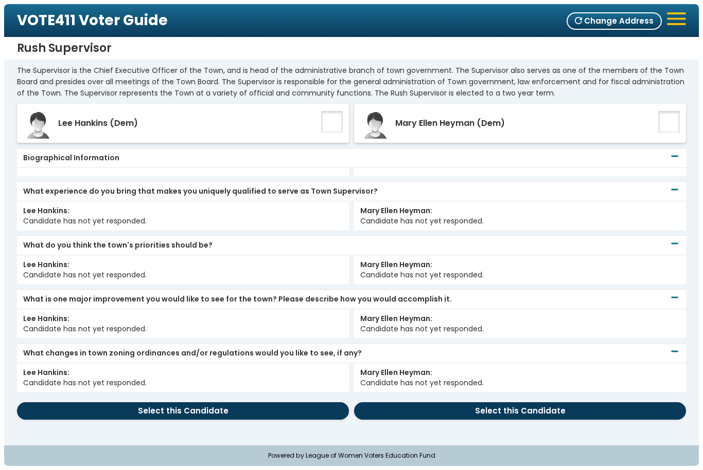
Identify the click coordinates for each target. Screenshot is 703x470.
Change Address (618, 20)
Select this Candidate (183, 410)
